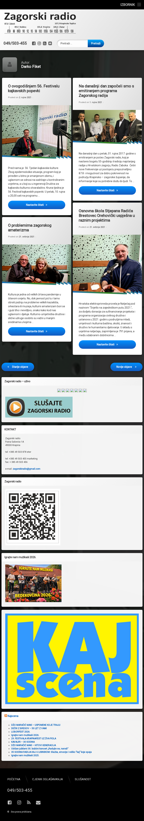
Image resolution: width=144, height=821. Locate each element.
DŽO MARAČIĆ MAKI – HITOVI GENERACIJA (33, 745)
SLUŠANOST (83, 779)
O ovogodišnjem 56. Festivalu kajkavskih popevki (33, 88)
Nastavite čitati (45, 204)
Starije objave (20, 366)
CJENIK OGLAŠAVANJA (47, 779)
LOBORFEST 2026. (20, 731)
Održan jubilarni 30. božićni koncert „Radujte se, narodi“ (39, 748)
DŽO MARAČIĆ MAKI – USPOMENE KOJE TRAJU (35, 725)
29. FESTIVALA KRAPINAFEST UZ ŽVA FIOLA (33, 738)
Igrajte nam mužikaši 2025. (25, 755)
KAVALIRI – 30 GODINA (23, 742)
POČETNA (13, 779)
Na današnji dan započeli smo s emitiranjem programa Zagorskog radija (106, 91)
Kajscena (13, 715)
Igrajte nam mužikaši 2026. (25, 735)
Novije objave (124, 366)
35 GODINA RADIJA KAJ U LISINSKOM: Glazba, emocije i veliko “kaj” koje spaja (51, 752)
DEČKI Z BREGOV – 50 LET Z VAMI (29, 728)
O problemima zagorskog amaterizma (29, 227)
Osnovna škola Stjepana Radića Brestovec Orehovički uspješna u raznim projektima (107, 215)
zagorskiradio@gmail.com (26, 469)
